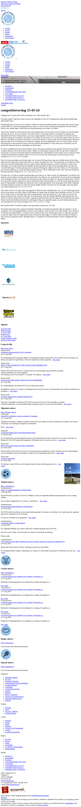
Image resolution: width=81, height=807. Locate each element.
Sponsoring (9, 69)
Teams (7, 743)
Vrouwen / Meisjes (11, 711)
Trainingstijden (10, 749)
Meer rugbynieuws (7, 643)
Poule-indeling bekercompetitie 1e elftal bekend (16, 506)
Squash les (8, 86)
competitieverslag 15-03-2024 (15, 99)
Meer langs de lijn (7, 348)
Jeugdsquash (9, 88)
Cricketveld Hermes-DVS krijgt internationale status (18, 433)
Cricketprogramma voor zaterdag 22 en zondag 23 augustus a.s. (22, 602)
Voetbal (7, 62)
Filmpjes (8, 693)
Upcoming (4, 77)
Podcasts (8, 700)
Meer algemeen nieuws (8, 412)
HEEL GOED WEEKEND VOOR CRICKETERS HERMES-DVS (24, 365)
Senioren (8, 708)
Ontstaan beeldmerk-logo (13, 698)
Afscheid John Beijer (8, 458)
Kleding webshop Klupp (9, 2)
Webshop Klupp (10, 713)
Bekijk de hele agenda (8, 340)
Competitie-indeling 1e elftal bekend (13, 523)
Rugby (7, 67)
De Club (8, 679)
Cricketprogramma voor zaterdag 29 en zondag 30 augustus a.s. (22, 576)
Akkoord (4, 797)
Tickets (3, 10)
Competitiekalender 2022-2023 (15, 92)
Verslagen (8, 90)
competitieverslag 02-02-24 (14, 97)
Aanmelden (9, 745)
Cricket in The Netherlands (14, 728)
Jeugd (7, 709)
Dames (7, 722)
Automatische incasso (12, 689)
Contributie (9, 687)
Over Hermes (9, 71)
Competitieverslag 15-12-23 (14, 96)
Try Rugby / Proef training (14, 747)
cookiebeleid (69, 803)
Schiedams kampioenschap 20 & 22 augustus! (16, 352)
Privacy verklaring (11, 695)
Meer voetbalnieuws (7, 486)
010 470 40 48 (6, 5)
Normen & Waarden (12, 681)
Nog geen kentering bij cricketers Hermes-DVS (16, 397)
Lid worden (5, 75)
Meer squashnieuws (7, 667)
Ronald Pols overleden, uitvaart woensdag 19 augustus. (19, 416)
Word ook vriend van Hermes (11, 4)
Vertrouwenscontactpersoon (14, 697)
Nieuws (7, 741)
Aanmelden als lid (7, 103)
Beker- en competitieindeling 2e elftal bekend (16, 490)
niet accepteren (43, 805)
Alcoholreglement (11, 685)
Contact (3, 105)
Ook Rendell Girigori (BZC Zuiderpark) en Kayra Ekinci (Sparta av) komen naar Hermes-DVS (33, 541)
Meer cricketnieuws (7, 573)
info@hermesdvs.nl (7, 781)
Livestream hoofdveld (12, 732)
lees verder (56, 360)
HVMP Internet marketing (40, 795)
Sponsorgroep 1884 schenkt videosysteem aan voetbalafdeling (21, 380)
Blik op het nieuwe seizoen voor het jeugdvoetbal (17, 446)
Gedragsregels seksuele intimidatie (16, 683)
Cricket (7, 64)
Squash (7, 66)
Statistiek (8, 726)
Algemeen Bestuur (11, 677)
